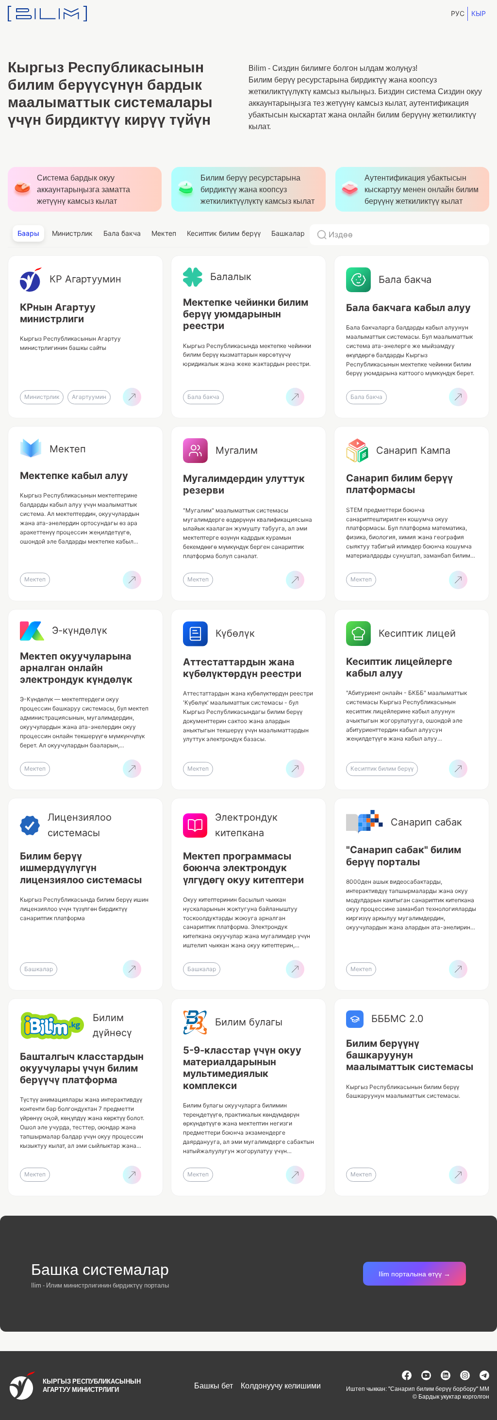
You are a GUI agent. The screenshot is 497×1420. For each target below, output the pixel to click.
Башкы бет (213, 1385)
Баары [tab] (28, 233)
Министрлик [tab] (72, 233)
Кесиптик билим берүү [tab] (224, 233)
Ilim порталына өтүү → (414, 1273)
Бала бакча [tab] (122, 233)
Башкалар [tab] (288, 233)
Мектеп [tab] (163, 233)
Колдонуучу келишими (281, 1385)
